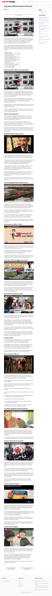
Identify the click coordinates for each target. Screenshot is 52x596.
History (41, 1)
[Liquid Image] (9, 2)
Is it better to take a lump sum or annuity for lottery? (44, 18)
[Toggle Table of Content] (19, 52)
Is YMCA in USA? (8, 61)
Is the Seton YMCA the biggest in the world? (12, 59)
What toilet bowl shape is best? (43, 32)
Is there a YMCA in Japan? (10, 67)
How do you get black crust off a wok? (43, 37)
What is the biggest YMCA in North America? (12, 57)
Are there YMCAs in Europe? (10, 66)
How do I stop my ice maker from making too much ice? (44, 20)
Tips (4, 564)
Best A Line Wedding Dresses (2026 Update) (44, 29)
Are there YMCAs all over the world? (11, 65)
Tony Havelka (6, 7)
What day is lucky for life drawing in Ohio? (43, 43)
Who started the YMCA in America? (10, 60)
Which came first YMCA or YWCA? (10, 58)
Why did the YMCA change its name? (11, 56)
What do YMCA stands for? (9, 55)
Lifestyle (46, 1)
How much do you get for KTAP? (43, 34)
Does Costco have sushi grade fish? (44, 40)
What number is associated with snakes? (43, 23)
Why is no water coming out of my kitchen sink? (44, 26)
